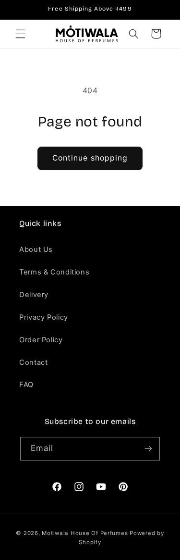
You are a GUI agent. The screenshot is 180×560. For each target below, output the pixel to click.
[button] (20, 34)
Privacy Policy (43, 317)
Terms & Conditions (54, 272)
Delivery (33, 294)
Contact (33, 362)
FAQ (26, 384)
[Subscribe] (148, 448)
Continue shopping (90, 157)
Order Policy (41, 340)
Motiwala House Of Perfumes (85, 533)
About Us (36, 249)
